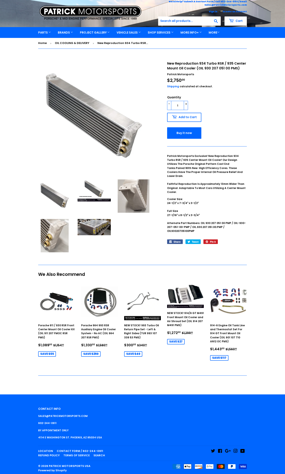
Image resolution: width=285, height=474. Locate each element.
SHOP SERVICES (159, 32)
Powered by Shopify (52, 470)
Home (42, 43)
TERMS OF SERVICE (76, 455)
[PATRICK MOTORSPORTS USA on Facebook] (220, 451)
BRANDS (64, 32)
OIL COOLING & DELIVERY (72, 43)
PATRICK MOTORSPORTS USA (69, 466)
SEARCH (99, 455)
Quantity (174, 97)
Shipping (173, 86)
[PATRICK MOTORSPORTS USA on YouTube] (242, 451)
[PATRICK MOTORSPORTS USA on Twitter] (213, 451)
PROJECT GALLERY (93, 32)
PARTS (43, 32)
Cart (239, 21)
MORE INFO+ (189, 32)
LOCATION (45, 451)
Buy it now (184, 133)
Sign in (213, 11)
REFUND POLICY (49, 455)
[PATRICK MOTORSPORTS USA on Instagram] (235, 451)
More (213, 32)
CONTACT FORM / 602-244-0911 (80, 451)
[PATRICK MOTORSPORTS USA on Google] (228, 451)
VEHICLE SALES (127, 32)
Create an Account (235, 11)
